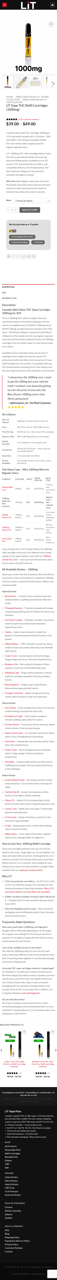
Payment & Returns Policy (17, 1240)
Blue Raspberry (12, 684)
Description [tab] (8, 287)
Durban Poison (12, 724)
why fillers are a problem (38, 891)
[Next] (50, 47)
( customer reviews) (28, 119)
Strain (8, 200)
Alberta (8, 1214)
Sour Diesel (10, 707)
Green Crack (11, 655)
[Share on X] (18, 256)
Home (9, 96)
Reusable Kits (11, 1156)
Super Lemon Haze (14, 733)
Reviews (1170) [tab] (9, 298)
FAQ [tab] (4, 293)
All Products (11, 1146)
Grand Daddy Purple (15, 779)
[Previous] (6, 47)
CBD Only (10, 1187)
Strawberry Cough (13, 716)
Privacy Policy (11, 1244)
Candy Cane (11, 808)
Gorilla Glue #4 (12, 792)
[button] (4, 5)
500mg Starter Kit (6, 516)
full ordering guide (31, 993)
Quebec (8, 1217)
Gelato (8, 632)
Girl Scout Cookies (14, 620)
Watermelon (11, 834)
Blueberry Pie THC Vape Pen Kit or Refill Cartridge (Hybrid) (43, 1064)
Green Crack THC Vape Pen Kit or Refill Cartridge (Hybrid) (14, 1064)
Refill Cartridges (12, 1153)
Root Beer (10, 761)
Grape (8, 825)
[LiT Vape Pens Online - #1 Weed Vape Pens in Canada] (28, 5)
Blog (7, 1233)
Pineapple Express (13, 608)
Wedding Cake (12, 672)
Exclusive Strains (13, 1194)
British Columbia (13, 1210)
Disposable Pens (13, 1149)
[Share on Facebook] (13, 256)
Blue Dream (10, 596)
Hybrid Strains (12, 1184)
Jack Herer (10, 741)
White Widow (11, 643)
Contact (9, 1251)
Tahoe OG (10, 800)
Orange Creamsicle (14, 693)
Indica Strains (11, 1177)
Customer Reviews (14, 1247)
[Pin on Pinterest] (28, 256)
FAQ (7, 1230)
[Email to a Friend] (23, 256)
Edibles (8, 1160)
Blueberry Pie (11, 664)
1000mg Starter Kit (6, 528)
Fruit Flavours (11, 1191)
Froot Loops (11, 817)
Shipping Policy (12, 1237)
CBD (7, 1164)
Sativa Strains (11, 1180)
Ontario (8, 1207)
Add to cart (29, 210)
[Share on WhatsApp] (9, 256)
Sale (7, 1167)
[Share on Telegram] (33, 256)
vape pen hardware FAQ (30, 870)
